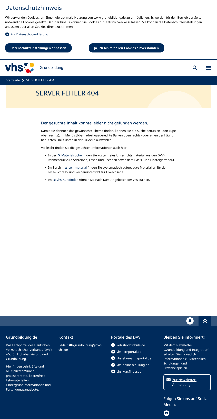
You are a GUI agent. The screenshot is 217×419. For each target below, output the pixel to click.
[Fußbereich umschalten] (205, 321)
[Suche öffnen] (195, 68)
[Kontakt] (190, 321)
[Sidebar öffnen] (208, 68)
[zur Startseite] (34, 68)
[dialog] (108, 30)
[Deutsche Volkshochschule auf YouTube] (167, 413)
